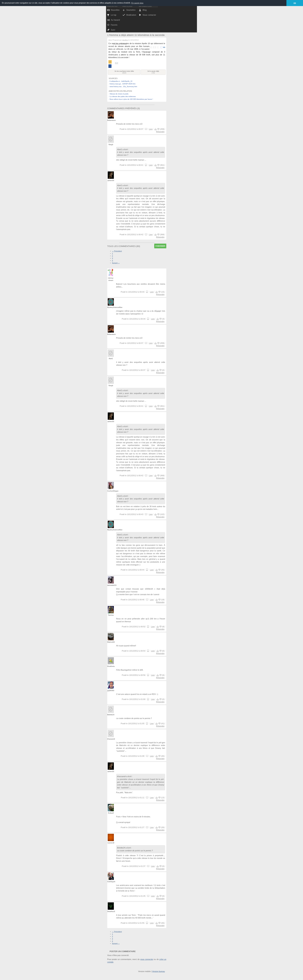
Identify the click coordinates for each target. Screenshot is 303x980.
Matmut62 (111, 642)
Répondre (160, 132)
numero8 (110, 843)
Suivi (113, 30)
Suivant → (116, 263)
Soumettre (130, 10)
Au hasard (115, 20)
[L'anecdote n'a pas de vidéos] (154, 47)
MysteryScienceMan (114, 307)
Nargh (111, 144)
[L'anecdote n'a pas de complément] (157, 47)
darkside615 (111, 585)
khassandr (111, 739)
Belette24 (110, 715)
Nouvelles (115, 10)
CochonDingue (112, 491)
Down (158, 129)
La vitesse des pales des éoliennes (123, 96)
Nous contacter (149, 15)
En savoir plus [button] (137, 3)
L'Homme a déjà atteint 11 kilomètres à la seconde (136, 35)
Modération (131, 15)
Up (155, 129)
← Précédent (117, 251)
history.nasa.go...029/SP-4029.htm (123, 84)
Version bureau (158, 971)
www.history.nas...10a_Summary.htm (123, 86)
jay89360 (110, 690)
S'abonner (160, 246)
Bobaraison (111, 120)
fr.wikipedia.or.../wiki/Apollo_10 (121, 81)
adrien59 (110, 180)
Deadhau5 (111, 911)
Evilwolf (111, 813)
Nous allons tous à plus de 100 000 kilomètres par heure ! (131, 99)
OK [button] (295, 3)
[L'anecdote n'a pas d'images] (150, 47)
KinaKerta (111, 666)
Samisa (111, 615)
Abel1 (119, 149)
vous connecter (146, 959)
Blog (145, 10)
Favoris (114, 25)
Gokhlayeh (111, 882)
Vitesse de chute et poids (119, 94)
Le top (113, 15)
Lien (151, 129)
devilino (125, 40)
